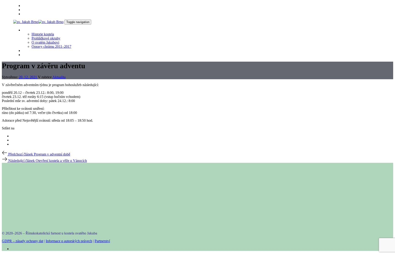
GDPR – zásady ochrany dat (22, 241)
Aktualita (59, 77)
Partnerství (102, 241)
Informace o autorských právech (69, 241)
